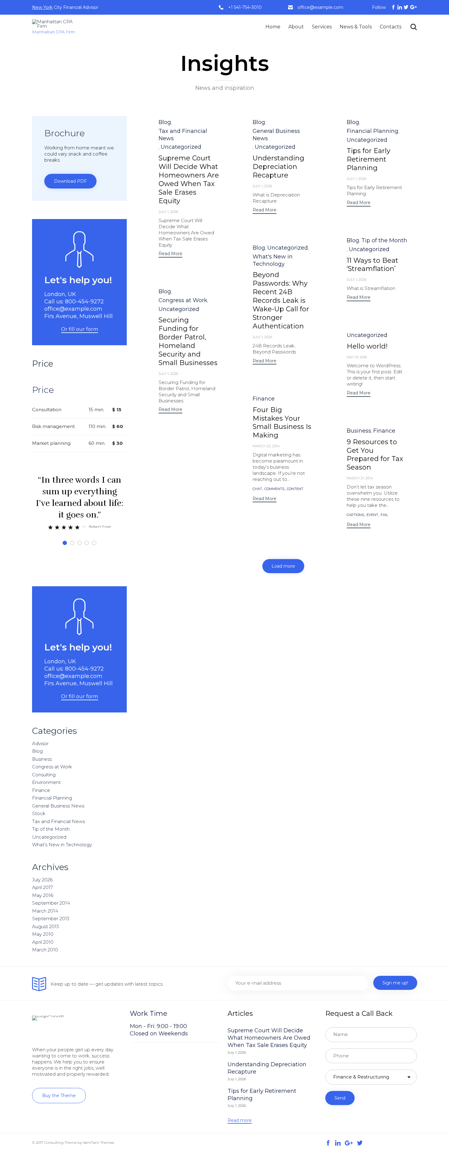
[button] (170, 254)
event (372, 515)
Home (272, 27)
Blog (165, 122)
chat (257, 489)
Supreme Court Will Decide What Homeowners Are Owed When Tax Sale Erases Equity (189, 179)
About (296, 27)
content (295, 489)
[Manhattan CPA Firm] (54, 23)
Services (322, 27)
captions (355, 515)
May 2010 (42, 934)
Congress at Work (183, 300)
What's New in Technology (273, 260)
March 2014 (45, 911)
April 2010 (42, 942)
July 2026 (42, 880)
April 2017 (42, 887)
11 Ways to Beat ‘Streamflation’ (372, 264)
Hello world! (367, 346)
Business (359, 430)
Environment (46, 782)
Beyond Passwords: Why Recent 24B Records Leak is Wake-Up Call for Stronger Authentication (281, 300)
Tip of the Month (384, 240)
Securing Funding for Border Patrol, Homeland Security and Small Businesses (188, 341)
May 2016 (42, 895)
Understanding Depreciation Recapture (278, 166)
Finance (264, 398)
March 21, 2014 (360, 478)
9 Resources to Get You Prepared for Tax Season (375, 455)
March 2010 (45, 950)
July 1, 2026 (168, 212)
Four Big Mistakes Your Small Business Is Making (282, 423)
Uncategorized (181, 147)
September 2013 (50, 918)
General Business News (276, 135)
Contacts (390, 27)
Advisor (40, 743)
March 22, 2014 (266, 446)
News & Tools (356, 27)
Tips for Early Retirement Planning (368, 159)
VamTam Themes (98, 1142)
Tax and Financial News (183, 135)
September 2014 (51, 903)
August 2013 (45, 926)
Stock (39, 813)
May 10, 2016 (357, 357)
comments (274, 489)
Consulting (44, 775)
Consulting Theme (60, 1142)
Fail (384, 515)
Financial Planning (372, 131)
